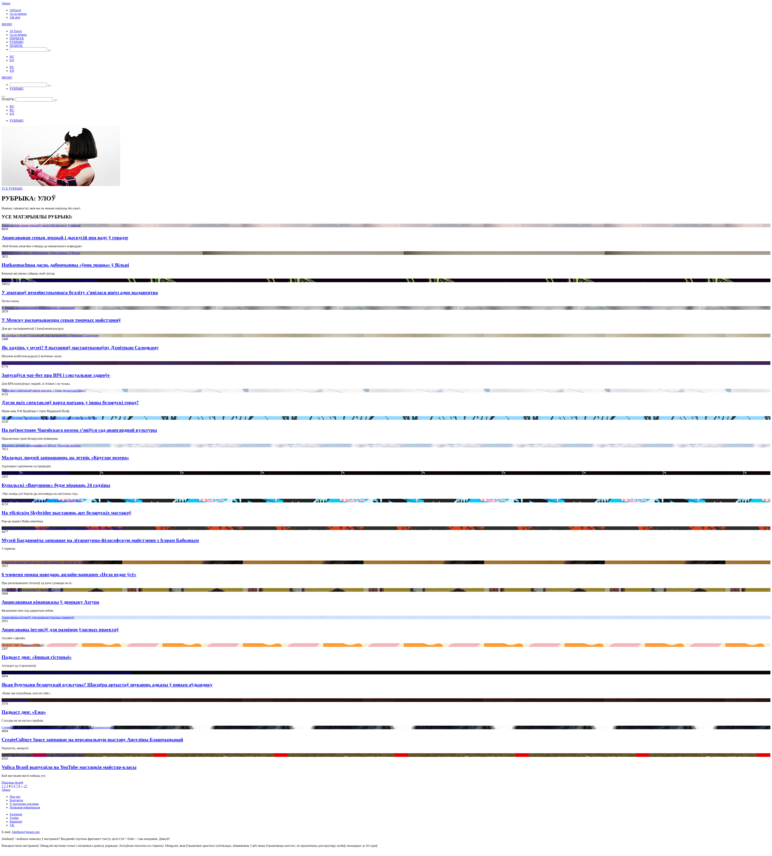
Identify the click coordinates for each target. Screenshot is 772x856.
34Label (15, 17)
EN (12, 60)
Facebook (16, 814)
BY (12, 106)
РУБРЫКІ (16, 42)
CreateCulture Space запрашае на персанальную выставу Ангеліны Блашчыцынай (57, 727)
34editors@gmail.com (26, 832)
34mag (6, 3)
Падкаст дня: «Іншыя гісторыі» (23, 645)
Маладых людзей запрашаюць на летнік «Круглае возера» (41, 445)
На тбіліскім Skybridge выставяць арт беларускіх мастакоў (41, 500)
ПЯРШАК (17, 38)
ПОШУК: (16, 45)
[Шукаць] (49, 50)
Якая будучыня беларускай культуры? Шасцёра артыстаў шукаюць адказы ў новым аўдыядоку (66, 672)
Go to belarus (18, 13)
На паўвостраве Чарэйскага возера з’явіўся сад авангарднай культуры (49, 418)
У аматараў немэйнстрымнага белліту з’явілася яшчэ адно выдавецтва (50, 280)
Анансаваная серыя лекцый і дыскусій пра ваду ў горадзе (41, 225)
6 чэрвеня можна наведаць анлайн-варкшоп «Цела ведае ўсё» (44, 562)
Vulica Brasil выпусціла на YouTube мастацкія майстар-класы (43, 755)
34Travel (15, 10)
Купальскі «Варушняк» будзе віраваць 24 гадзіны (35, 473)
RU (12, 56)
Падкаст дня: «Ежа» (15, 700)
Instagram (16, 821)
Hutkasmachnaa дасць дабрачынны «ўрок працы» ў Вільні (41, 253)
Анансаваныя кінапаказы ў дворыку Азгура (32, 590)
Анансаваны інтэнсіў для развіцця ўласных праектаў (38, 617)
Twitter (14, 818)
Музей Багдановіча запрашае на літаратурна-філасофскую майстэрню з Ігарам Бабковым (62, 528)
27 (25, 786)
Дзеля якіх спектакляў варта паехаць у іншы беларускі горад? (44, 390)
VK (12, 825)
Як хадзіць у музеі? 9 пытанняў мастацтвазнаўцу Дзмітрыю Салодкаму (50, 335)
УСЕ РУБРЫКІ (12, 188)
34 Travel (16, 31)
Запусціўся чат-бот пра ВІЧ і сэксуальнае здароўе (35, 363)
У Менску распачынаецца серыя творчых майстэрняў (38, 308)
